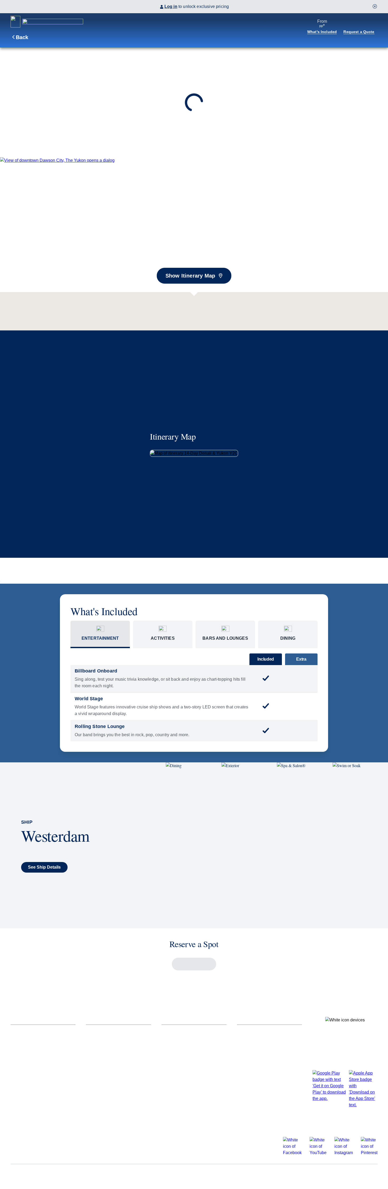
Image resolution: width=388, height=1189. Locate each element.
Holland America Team (260, 1107)
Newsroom (248, 1059)
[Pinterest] (369, 1152)
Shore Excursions (180, 1050)
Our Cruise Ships (28, 1050)
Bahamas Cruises (104, 1050)
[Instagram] (343, 1152)
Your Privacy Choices (299, 1175)
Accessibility (24, 1078)
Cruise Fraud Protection (261, 1078)
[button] (374, 6)
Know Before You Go (183, 1097)
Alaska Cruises (101, 1040)
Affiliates (20, 1107)
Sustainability (251, 1097)
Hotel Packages (177, 1069)
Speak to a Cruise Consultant (267, 1050)
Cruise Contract (132, 1175)
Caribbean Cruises (105, 1059)
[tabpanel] (194, 703)
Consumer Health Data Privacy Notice (235, 1175)
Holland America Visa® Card (190, 1107)
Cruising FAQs (252, 1031)
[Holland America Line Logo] (47, 21)
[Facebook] (292, 1152)
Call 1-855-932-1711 (256, 1088)
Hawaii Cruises (101, 1078)
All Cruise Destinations (109, 1031)
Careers (46, 1175)
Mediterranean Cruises (109, 1088)
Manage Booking (179, 1040)
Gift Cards (172, 1088)
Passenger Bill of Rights (86, 1175)
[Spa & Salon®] (305, 845)
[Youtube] (318, 1152)
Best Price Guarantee (32, 1116)
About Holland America (34, 1097)
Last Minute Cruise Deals (36, 1040)
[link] (57, 160)
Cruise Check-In (178, 1031)
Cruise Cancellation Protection (193, 1078)
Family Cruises (26, 1059)
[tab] (100, 634)
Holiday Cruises (27, 1069)
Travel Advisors (253, 1116)
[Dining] (193, 845)
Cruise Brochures (29, 1088)
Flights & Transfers (181, 1059)
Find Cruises (24, 1031)
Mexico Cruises (101, 1097)
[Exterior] (249, 845)
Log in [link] (170, 6)
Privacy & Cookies (174, 1175)
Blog (242, 1069)
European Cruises (104, 1069)
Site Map (18, 1175)
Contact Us (248, 1040)
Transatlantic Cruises (107, 1107)
